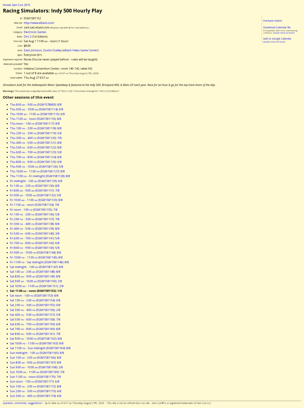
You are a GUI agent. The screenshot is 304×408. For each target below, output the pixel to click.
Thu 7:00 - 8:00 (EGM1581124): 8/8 (36, 157)
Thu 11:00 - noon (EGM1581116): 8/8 (35, 119)
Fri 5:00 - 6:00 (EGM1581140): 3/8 (34, 233)
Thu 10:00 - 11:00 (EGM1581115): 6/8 (37, 114)
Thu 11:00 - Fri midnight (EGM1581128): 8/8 (40, 176)
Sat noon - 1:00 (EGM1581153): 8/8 (34, 295)
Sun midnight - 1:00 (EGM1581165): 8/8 (37, 353)
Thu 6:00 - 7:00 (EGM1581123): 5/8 (36, 152)
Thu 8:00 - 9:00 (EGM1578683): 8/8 (36, 104)
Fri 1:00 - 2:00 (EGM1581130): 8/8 (34, 186)
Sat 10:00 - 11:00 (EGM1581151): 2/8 (37, 286)
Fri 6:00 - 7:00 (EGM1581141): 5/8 (34, 238)
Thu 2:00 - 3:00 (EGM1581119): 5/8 (36, 133)
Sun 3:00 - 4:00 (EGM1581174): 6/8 (35, 396)
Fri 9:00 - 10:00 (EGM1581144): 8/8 (35, 252)
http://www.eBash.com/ (39, 23)
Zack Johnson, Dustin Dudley (43, 50)
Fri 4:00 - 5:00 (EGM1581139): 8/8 (34, 229)
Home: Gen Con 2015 (16, 5)
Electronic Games (35, 32)
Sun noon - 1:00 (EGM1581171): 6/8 (34, 381)
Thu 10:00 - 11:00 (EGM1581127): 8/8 (37, 171)
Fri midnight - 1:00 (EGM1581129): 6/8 (36, 181)
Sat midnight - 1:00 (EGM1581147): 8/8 (36, 267)
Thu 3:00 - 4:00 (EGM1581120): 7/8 (36, 138)
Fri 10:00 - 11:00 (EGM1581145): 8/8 (36, 257)
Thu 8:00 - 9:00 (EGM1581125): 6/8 (36, 162)
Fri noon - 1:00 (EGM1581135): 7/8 (34, 210)
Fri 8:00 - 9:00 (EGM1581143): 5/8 (34, 248)
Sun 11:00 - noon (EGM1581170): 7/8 (35, 377)
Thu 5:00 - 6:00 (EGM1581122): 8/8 (36, 147)
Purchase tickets (272, 20)
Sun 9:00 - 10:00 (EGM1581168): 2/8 (36, 367)
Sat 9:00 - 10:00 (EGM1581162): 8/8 (36, 339)
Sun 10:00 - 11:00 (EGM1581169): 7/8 (37, 372)
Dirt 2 (27, 36)
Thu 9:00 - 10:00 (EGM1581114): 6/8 (36, 109)
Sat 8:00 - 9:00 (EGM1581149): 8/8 (35, 276)
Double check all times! (283, 32)
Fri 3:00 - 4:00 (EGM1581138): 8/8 (34, 224)
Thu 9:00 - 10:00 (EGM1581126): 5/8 (36, 167)
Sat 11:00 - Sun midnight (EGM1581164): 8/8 (40, 348)
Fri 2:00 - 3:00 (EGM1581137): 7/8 (34, 219)
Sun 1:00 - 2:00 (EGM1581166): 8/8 (35, 358)
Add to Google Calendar (277, 38)
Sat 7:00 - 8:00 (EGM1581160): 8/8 (35, 329)
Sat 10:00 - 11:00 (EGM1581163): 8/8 (37, 343)
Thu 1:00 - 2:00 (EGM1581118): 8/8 (36, 128)
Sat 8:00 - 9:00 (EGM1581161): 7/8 (35, 334)
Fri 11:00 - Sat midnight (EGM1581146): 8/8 (39, 262)
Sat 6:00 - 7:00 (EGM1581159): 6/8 (35, 324)
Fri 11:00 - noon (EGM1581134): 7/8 (34, 205)
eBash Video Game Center (80, 50)
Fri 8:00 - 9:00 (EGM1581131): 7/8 (34, 190)
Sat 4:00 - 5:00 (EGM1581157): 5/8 (35, 315)
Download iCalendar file (277, 27)
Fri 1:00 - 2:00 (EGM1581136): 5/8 (34, 214)
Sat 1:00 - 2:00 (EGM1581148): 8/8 (35, 272)
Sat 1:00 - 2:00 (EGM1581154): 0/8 (35, 300)
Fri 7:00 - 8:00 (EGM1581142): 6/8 (34, 243)
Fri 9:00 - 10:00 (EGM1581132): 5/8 (35, 195)
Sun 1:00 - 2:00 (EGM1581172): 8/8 (35, 386)
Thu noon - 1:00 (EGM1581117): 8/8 (35, 123)
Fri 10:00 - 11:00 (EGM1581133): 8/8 (36, 200)
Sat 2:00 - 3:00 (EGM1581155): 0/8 (35, 305)
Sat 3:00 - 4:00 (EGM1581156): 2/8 (35, 310)
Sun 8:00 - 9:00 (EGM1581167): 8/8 (35, 362)
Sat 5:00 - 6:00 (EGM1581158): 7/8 (35, 319)
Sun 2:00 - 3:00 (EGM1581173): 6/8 (35, 391)
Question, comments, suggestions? (22, 403)
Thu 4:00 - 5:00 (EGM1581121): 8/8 (36, 143)
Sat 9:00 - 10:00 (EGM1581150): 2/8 (36, 281)
